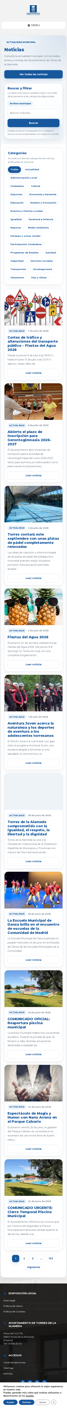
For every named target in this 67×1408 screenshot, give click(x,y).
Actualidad (32, 169)
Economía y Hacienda (42, 194)
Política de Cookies (14, 1311)
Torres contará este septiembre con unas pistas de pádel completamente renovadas (33, 540)
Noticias (7, 1373)
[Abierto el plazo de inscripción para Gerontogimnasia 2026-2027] (33, 401)
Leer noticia (33, 372)
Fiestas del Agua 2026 (28, 637)
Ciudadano (17, 186)
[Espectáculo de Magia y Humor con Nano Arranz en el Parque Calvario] (33, 1083)
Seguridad (17, 260)
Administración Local (23, 177)
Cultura (35, 186)
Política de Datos (13, 1306)
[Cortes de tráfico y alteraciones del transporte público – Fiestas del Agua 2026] (33, 307)
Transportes (18, 269)
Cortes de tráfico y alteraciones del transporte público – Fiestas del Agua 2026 (33, 343)
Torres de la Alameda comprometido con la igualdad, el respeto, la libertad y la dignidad (29, 828)
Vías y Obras (39, 277)
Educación (17, 202)
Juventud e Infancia (41, 219)
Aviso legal (9, 1300)
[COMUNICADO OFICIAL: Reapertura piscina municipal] (33, 988)
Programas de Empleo (24, 252)
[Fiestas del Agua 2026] (33, 607)
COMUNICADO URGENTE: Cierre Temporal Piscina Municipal (30, 1212)
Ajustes (42, 1402)
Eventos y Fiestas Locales (26, 211)
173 (51, 1258)
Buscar (33, 123)
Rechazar (26, 1402)
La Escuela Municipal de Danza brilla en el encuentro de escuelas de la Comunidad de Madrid (33, 926)
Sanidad (51, 252)
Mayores (15, 227)
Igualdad (16, 219)
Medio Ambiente (38, 227)
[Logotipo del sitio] (33, 15)
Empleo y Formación (43, 202)
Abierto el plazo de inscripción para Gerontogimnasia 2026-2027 (29, 438)
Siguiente (33, 1267)
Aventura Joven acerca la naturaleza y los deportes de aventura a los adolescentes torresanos (31, 729)
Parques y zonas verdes (25, 236)
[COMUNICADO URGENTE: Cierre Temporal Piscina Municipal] (33, 1177)
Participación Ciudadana (26, 244)
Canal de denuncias (14, 1362)
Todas (14, 169)
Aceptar (10, 1402)
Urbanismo (17, 277)
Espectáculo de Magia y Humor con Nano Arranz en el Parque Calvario (32, 1117)
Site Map (8, 1368)
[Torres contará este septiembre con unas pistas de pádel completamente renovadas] (33, 504)
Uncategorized (42, 269)
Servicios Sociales (41, 260)
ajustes (30, 1395)
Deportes (16, 194)
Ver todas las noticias (34, 74)
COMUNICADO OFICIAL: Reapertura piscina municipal (29, 1023)
